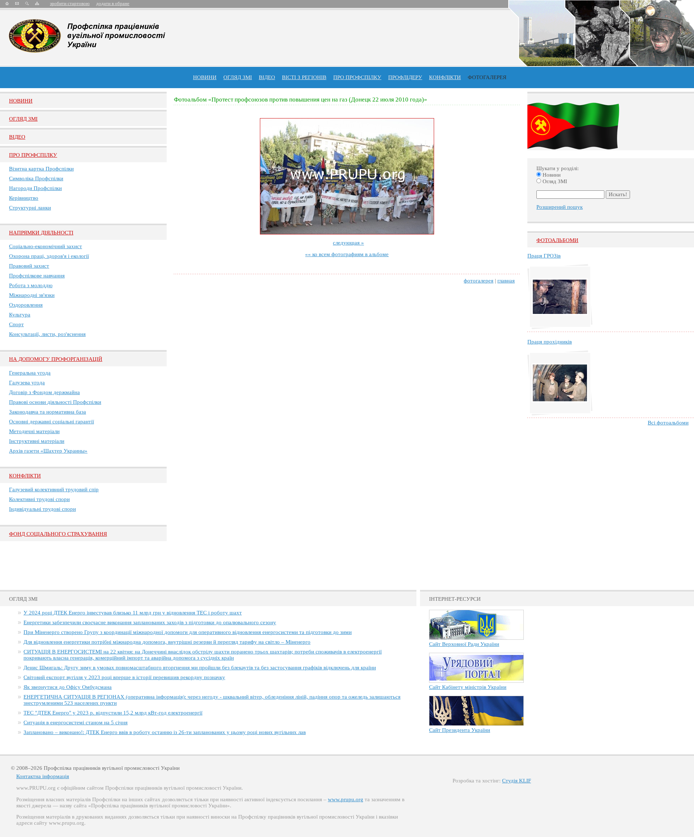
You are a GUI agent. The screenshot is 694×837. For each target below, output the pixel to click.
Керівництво (23, 198)
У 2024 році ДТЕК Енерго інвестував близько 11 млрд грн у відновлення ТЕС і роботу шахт (132, 613)
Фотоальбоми (557, 240)
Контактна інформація (42, 776)
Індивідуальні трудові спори (42, 509)
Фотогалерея (487, 77)
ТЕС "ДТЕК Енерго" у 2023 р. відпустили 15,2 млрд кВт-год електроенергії (112, 713)
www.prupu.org (345, 799)
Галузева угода (27, 382)
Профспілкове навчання (37, 276)
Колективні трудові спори (39, 499)
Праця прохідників (549, 342)
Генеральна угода (30, 373)
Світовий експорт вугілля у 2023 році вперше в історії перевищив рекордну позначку (124, 677)
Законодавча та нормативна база (47, 412)
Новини (205, 77)
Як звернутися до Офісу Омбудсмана (67, 687)
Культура (19, 315)
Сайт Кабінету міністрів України (467, 687)
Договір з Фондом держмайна (44, 392)
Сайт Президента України (459, 730)
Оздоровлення (26, 305)
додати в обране (112, 3)
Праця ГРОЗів (544, 256)
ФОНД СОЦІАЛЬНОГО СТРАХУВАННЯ (58, 534)
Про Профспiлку (33, 155)
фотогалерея (478, 281)
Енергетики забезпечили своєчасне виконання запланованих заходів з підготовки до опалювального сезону (149, 622)
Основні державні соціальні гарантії (51, 421)
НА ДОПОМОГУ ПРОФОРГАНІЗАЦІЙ (55, 359)
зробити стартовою (70, 3)
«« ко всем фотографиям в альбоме (347, 254)
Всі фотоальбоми (668, 423)
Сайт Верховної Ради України (464, 644)
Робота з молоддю (30, 285)
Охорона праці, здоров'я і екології (49, 256)
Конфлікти (25, 476)
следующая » (348, 243)
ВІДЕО (267, 77)
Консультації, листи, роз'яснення (47, 334)
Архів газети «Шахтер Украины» (48, 451)
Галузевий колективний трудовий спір (54, 489)
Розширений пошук (559, 207)
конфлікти (445, 77)
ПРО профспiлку (357, 77)
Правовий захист (29, 266)
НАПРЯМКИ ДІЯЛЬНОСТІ (41, 233)
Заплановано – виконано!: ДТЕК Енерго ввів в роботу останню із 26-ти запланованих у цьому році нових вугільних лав (164, 732)
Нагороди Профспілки (35, 188)
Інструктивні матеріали (36, 441)
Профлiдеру (405, 77)
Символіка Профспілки (36, 178)
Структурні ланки (30, 208)
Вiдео (17, 137)
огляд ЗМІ (237, 77)
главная (506, 281)
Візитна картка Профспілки (41, 169)
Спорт (16, 324)
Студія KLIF (516, 781)
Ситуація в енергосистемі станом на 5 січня (75, 722)
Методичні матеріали (34, 431)
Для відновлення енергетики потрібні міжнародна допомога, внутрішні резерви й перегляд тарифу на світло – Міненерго (166, 642)
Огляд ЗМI (23, 119)
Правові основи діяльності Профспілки (55, 402)
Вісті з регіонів (304, 77)
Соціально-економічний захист (45, 246)
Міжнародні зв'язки (32, 295)
